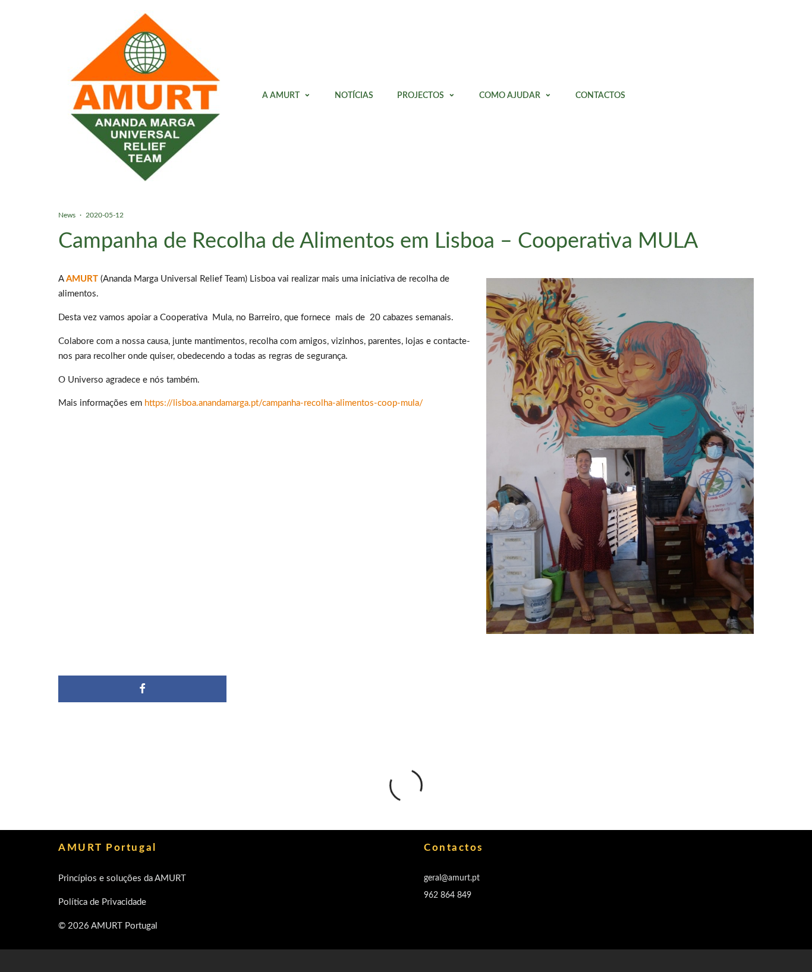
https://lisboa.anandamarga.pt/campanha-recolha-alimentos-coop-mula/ (283, 403)
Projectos (420, 95)
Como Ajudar (509, 95)
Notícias (354, 95)
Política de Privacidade (102, 902)
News (66, 215)
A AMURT (281, 95)
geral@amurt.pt (452, 878)
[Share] (142, 689)
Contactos (600, 95)
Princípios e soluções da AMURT (122, 878)
